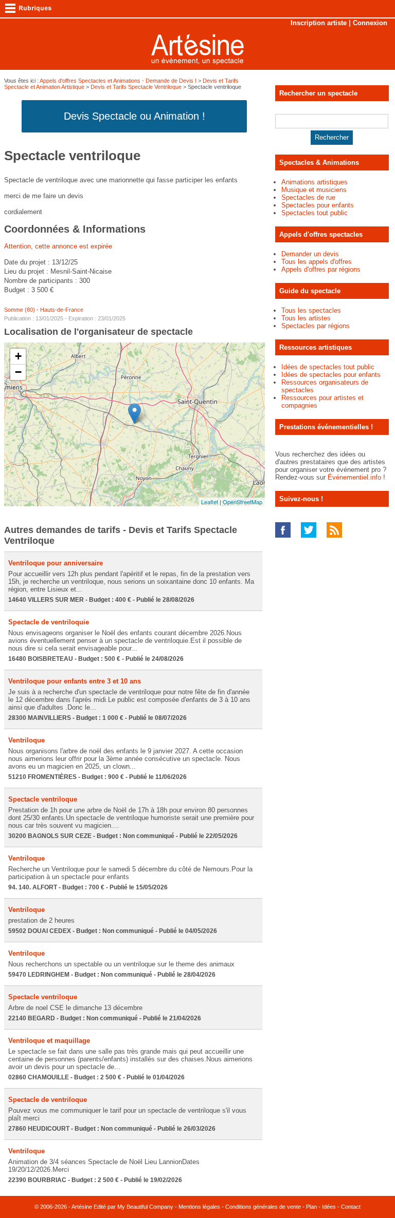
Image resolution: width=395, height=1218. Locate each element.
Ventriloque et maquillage (49, 1040)
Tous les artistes (306, 318)
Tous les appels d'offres (316, 261)
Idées (329, 1207)
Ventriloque (26, 740)
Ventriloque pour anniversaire (55, 563)
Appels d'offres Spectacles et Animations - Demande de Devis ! (118, 81)
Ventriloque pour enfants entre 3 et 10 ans (74, 681)
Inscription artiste (319, 23)
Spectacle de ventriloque (47, 1099)
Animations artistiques (314, 182)
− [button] (18, 372)
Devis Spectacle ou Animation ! (134, 116)
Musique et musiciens (314, 190)
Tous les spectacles (311, 310)
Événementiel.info (354, 477)
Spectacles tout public (314, 213)
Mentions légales (199, 1207)
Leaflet (209, 502)
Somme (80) (19, 310)
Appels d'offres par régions (321, 269)
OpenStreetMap (242, 502)
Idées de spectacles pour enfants (331, 374)
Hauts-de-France (61, 310)
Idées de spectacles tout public (327, 367)
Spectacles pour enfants (317, 205)
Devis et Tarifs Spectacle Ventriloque (136, 87)
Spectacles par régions (315, 326)
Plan (311, 1207)
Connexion (370, 23)
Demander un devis (310, 254)
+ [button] (18, 356)
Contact (351, 1207)
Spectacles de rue (308, 197)
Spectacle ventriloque (42, 799)
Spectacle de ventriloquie (48, 622)
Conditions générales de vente (263, 1207)
